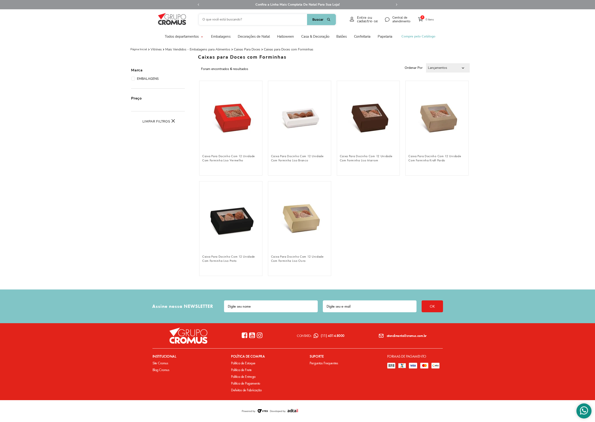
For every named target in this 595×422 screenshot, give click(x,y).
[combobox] (267, 19)
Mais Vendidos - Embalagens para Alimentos (197, 49)
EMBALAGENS (148, 78)
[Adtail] (293, 411)
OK (432, 306)
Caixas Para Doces (247, 49)
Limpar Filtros (156, 121)
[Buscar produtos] (321, 19)
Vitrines (156, 49)
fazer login (230, 144)
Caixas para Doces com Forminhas (288, 49)
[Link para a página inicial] (138, 49)
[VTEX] (262, 411)
